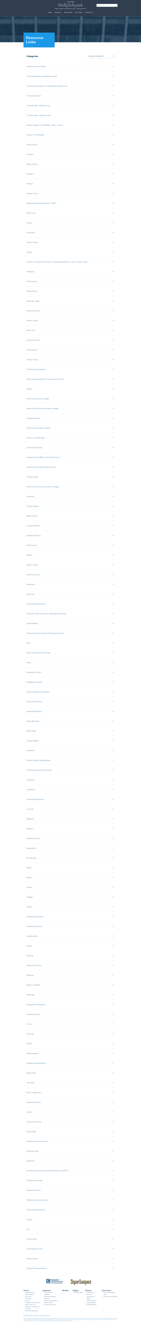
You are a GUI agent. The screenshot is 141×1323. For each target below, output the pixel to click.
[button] (58, 12)
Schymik (70, 5)
